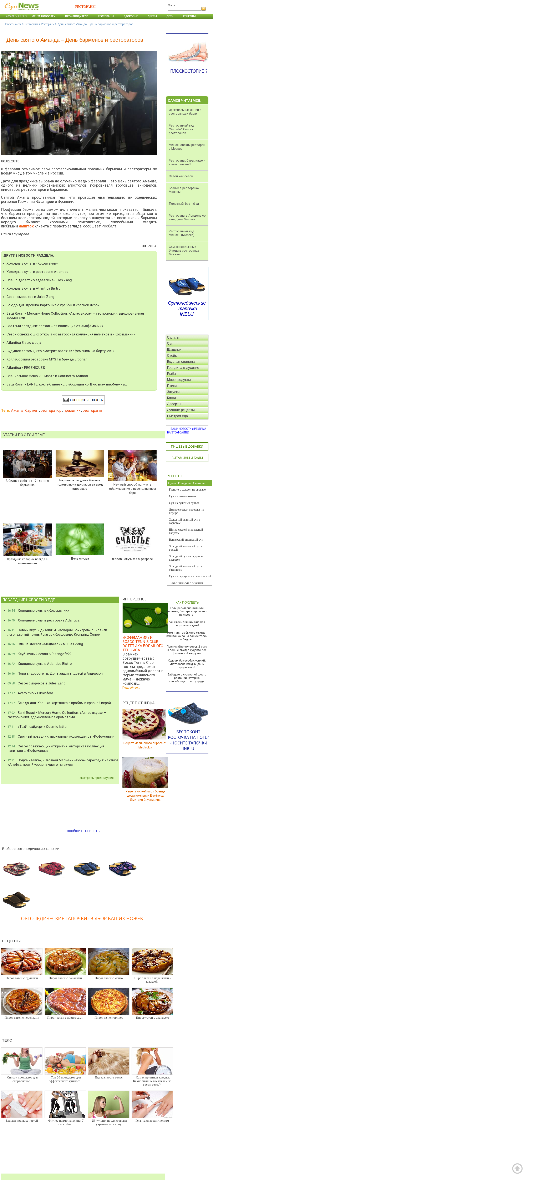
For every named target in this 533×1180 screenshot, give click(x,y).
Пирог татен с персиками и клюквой (152, 979)
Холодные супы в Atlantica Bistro (33, 288)
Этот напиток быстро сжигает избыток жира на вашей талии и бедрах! (186, 636)
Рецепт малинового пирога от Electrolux (145, 745)
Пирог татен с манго (109, 978)
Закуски (173, 392)
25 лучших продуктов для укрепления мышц (109, 1122)
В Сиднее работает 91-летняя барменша (27, 483)
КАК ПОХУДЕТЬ (187, 602)
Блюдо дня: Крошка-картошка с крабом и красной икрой (53, 305)
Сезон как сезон (181, 176)
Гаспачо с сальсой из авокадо (187, 489)
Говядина (184, 483)
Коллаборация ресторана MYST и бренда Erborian (46, 359)
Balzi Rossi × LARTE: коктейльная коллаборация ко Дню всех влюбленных (66, 384)
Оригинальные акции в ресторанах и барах (185, 111)
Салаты (173, 337)
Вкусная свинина (181, 362)
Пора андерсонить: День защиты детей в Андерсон (55, 673)
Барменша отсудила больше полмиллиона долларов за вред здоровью (80, 485)
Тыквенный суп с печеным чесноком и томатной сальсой (187, 584)
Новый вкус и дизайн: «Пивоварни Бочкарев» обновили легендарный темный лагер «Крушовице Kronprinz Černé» (57, 632)
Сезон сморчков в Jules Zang (30, 297)
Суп (170, 343)
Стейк (172, 356)
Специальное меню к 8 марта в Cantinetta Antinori (47, 376)
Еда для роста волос (109, 1077)
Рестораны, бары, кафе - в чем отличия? (187, 162)
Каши (171, 398)
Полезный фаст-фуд (184, 204)
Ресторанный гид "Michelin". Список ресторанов (181, 129)
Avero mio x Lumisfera (30, 693)
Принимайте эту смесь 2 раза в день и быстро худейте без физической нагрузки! (187, 650)
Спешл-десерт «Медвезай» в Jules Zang (39, 280)
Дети (170, 16)
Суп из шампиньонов (182, 496)
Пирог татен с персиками (22, 1017)
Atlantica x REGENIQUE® (25, 367)
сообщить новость (83, 831)
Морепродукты (179, 380)
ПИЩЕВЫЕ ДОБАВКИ (187, 446)
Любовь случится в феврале (132, 559)
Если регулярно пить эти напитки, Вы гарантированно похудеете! (187, 611)
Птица (172, 386)
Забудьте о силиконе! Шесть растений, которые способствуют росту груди (187, 678)
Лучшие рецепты (181, 410)
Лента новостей (44, 16)
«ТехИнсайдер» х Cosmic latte (36, 726)
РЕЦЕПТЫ (174, 476)
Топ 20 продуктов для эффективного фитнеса (65, 1079)
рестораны (92, 410)
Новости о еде (12, 24)
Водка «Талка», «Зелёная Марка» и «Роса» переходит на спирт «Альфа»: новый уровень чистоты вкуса (62, 762)
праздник (72, 410)
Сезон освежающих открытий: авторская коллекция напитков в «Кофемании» (70, 334)
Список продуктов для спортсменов (22, 1079)
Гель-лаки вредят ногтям (152, 1120)
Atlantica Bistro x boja (23, 342)
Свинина (199, 483)
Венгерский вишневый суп (186, 539)
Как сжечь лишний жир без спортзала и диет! (187, 623)
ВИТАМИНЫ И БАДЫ (187, 457)
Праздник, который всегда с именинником (27, 561)
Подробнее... (131, 687)
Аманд (17, 410)
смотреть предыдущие (97, 778)
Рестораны (106, 16)
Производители (76, 16)
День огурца (80, 558)
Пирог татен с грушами (22, 978)
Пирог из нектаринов (109, 1017)
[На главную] (21, 12)
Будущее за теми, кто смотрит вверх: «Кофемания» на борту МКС (60, 351)
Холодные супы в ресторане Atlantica (37, 272)
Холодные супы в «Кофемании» (32, 263)
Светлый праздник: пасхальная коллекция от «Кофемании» (54, 326)
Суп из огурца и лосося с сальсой (190, 576)
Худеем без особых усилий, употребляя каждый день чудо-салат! (187, 664)
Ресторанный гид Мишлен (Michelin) (181, 233)
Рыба (171, 374)
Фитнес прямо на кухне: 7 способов (66, 1122)
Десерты (174, 404)
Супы (172, 483)
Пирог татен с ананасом (152, 1017)
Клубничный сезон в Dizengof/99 (39, 654)
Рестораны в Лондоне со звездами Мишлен (187, 217)
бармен (31, 410)
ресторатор (51, 410)
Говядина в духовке (183, 368)
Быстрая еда (177, 416)
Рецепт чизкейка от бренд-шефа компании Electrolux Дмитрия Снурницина (145, 795)
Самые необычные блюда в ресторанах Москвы (184, 250)
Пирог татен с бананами (65, 978)
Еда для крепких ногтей (22, 1120)
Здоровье (131, 16)
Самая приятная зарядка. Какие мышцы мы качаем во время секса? (152, 1081)
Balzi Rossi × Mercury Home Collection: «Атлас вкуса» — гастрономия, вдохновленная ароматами (75, 315)
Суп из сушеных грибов (184, 503)
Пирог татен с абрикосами (65, 1017)
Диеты (152, 16)
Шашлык (174, 349)
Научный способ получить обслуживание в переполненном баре (132, 489)
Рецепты (189, 16)
